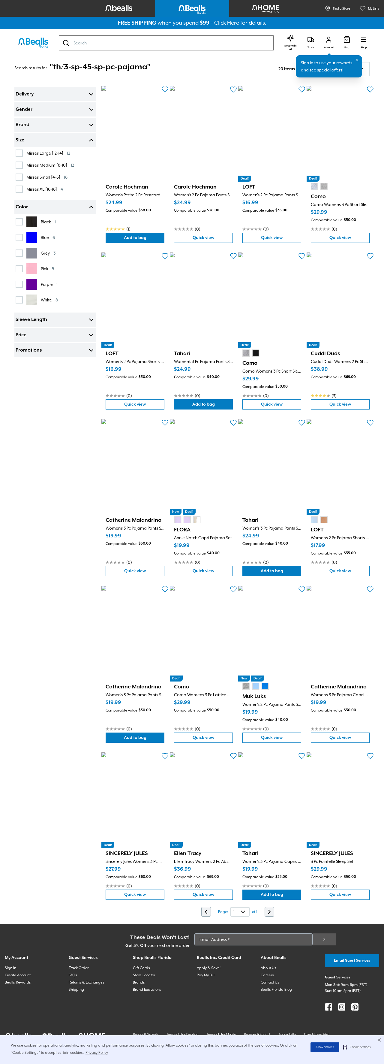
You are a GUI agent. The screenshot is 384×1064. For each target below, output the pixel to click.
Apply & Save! (208, 968)
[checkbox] (19, 153)
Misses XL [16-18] (44, 189)
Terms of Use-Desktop (182, 1034)
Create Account (18, 975)
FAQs (73, 975)
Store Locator (144, 975)
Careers (267, 975)
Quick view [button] (213, 239)
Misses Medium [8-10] (50, 165)
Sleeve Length (31, 319)
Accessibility (287, 1034)
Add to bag (144, 239)
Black (48, 221)
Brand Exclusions (147, 989)
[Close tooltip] (357, 60)
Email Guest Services (352, 960)
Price (21, 335)
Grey (48, 252)
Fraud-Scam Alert (317, 1034)
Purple (49, 284)
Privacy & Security (145, 1034)
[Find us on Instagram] (341, 1007)
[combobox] (166, 42)
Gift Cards (141, 968)
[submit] (324, 939)
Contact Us (270, 982)
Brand (22, 125)
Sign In (10, 968)
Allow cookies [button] (325, 1047)
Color (22, 207)
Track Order (78, 968)
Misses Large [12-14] (48, 153)
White (49, 299)
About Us (268, 968)
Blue (48, 237)
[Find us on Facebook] (328, 1007)
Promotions (29, 350)
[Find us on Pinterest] (354, 1007)
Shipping (76, 989)
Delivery (25, 94)
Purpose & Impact (257, 1034)
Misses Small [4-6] (47, 177)
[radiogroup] (319, 186)
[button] (357, 1047)
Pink (47, 268)
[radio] (314, 186)
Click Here (226, 23)
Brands (139, 982)
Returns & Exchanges (86, 982)
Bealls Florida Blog (276, 989)
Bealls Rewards (18, 982)
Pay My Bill (205, 975)
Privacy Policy (97, 1052)
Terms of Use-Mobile (221, 1034)
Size (20, 140)
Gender (24, 109)
